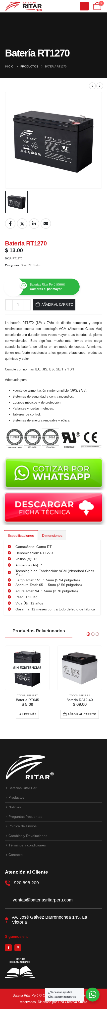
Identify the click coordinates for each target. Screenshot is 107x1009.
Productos (16, 797)
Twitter (22, 223)
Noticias (14, 807)
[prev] (92, 85)
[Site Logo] (23, 6)
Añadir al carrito (57, 304)
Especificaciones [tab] (21, 535)
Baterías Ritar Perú (23, 788)
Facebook (10, 223)
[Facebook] (8, 947)
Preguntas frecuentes (25, 817)
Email (46, 223)
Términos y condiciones (27, 845)
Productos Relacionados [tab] (38, 630)
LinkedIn (34, 223)
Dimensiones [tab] (52, 535)
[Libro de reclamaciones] (20, 978)
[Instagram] (17, 947)
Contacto (15, 855)
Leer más (29, 714)
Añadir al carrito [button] (82, 714)
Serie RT (26, 265)
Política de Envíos (22, 826)
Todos (37, 265)
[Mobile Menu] (84, 6)
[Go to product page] (79, 668)
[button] (88, 634)
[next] (99, 85)
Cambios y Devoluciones (27, 836)
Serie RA (84, 695)
